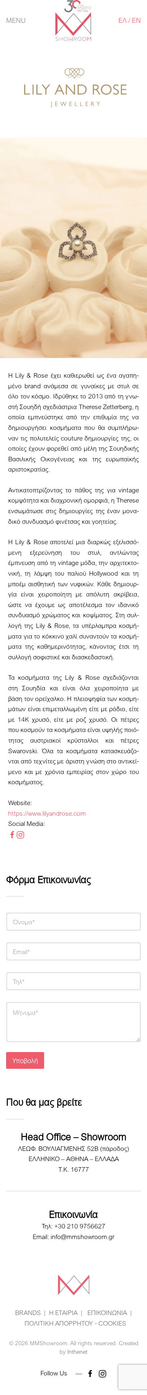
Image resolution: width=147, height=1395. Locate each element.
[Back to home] (74, 20)
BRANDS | (30, 1312)
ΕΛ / (125, 20)
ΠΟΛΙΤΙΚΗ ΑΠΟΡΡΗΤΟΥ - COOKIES (75, 1323)
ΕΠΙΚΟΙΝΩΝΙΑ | (109, 1312)
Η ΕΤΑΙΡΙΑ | (65, 1312)
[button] (16, 20)
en (136, 20)
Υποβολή (25, 1060)
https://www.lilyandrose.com (47, 813)
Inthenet (77, 1351)
